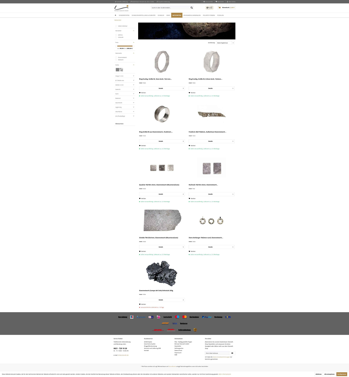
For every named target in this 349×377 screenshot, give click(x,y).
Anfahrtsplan (148, 342)
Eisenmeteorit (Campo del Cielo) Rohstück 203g (156, 291)
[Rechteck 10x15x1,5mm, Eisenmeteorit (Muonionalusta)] (211, 167)
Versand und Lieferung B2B (152, 348)
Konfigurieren (341, 374)
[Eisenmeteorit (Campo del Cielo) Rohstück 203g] (162, 273)
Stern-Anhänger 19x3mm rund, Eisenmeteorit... (206, 238)
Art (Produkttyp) (120, 116)
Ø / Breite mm (119, 80)
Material (118, 98)
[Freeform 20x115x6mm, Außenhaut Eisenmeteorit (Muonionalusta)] (211, 114)
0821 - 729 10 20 (120, 348)
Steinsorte (118, 53)
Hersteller (118, 31)
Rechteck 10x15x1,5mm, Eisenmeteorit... (203, 185)
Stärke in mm (119, 85)
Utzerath (120, 37)
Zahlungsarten (178, 348)
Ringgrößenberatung (150, 346)
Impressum (177, 353)
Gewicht (117, 89)
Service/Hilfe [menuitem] (209, 2)
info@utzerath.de (123, 355)
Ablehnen (319, 374)
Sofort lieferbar (122, 26)
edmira (120, 35)
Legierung (118, 107)
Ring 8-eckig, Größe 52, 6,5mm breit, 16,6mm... (205, 79)
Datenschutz (178, 350)
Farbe (117, 65)
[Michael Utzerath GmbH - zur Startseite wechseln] (121, 8)
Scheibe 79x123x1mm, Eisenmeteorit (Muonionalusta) (158, 238)
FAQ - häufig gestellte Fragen (183, 342)
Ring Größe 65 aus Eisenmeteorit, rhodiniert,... (156, 132)
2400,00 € (130, 48)
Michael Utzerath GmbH (181, 344)
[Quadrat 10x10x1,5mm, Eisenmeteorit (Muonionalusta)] (162, 167)
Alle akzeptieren (329, 374)
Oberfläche (118, 111)
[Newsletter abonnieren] (232, 353)
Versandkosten (172, 366)
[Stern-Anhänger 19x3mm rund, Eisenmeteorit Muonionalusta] (211, 220)
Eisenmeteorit (122, 57)
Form (117, 94)
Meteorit (120, 60)
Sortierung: (211, 43)
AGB (175, 355)
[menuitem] (219, 2)
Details (161, 88)
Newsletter (177, 346)
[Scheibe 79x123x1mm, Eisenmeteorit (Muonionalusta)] (162, 220)
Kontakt (146, 350)
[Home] (115, 15)
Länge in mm (119, 76)
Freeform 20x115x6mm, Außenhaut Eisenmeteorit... (207, 132)
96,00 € (122, 48)
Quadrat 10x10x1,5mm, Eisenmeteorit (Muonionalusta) (159, 185)
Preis (116, 42)
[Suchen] (192, 7)
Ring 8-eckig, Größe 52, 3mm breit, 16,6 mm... (155, 79)
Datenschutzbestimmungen (221, 357)
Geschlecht (118, 103)
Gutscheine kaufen (150, 344)
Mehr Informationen (225, 374)
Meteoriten (119, 124)
